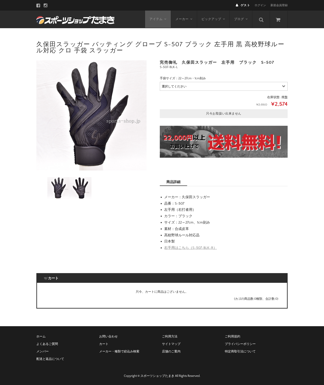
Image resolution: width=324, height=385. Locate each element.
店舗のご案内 (171, 351)
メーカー (182, 19)
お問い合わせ (108, 336)
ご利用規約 (232, 336)
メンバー (42, 351)
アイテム (156, 19)
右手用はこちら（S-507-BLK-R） (190, 248)
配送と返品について (50, 359)
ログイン (260, 5)
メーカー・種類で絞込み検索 (119, 351)
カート (103, 344)
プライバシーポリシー (240, 344)
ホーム (41, 336)
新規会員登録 (279, 5)
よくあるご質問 (47, 344)
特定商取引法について (240, 351)
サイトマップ (171, 344)
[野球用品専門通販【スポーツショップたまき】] (75, 19)
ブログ (239, 19)
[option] (91, 115)
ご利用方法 (169, 336)
